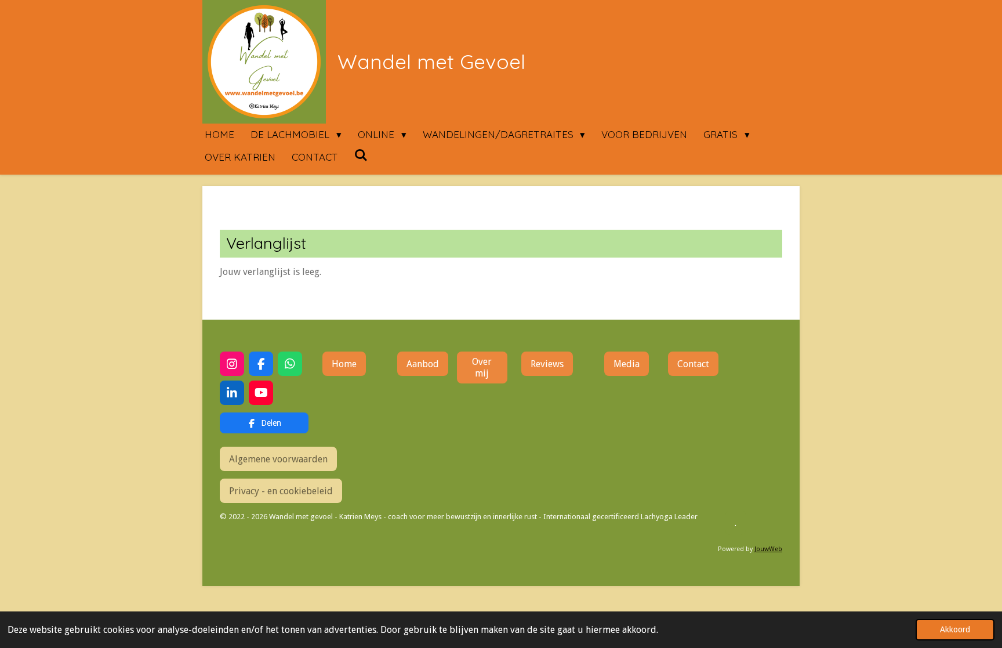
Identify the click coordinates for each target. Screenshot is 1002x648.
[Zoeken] (361, 155)
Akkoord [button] (955, 629)
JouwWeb (768, 549)
